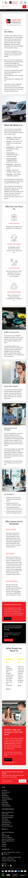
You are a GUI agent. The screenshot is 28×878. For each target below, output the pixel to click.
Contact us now (8, 759)
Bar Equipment (10, 147)
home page (17, 591)
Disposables (9, 174)
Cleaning (8, 170)
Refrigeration (9, 164)
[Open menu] (3, 3)
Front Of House (10, 153)
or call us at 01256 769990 (9, 762)
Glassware (9, 137)
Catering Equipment (11, 158)
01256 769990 (6, 2)
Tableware (9, 141)
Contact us (6, 854)
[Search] (24, 6)
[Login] (21, 2)
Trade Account (7, 618)
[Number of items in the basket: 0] (25, 2)
